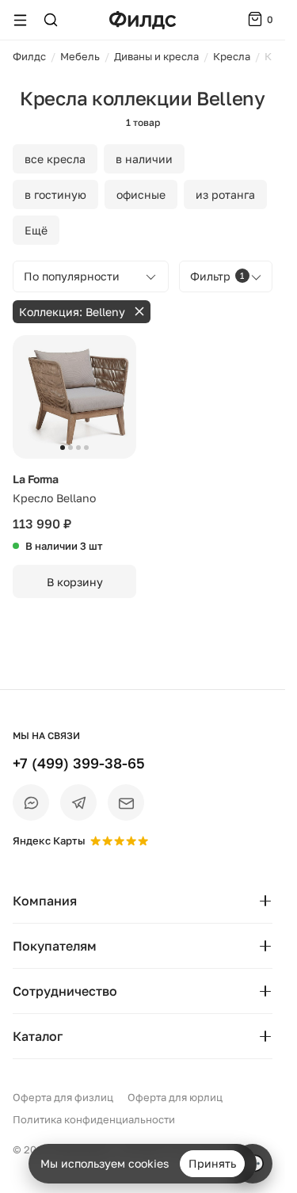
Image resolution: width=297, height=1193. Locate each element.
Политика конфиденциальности (94, 1119)
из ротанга (225, 194)
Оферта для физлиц (63, 1097)
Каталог (38, 1036)
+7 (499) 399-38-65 (79, 763)
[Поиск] (51, 20)
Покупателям (55, 946)
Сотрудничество (65, 991)
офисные (141, 194)
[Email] (126, 802)
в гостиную (55, 194)
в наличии (144, 159)
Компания (45, 901)
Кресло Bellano (54, 498)
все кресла (55, 159)
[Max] (31, 802)
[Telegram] (78, 802)
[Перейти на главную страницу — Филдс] (142, 20)
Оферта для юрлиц (175, 1097)
